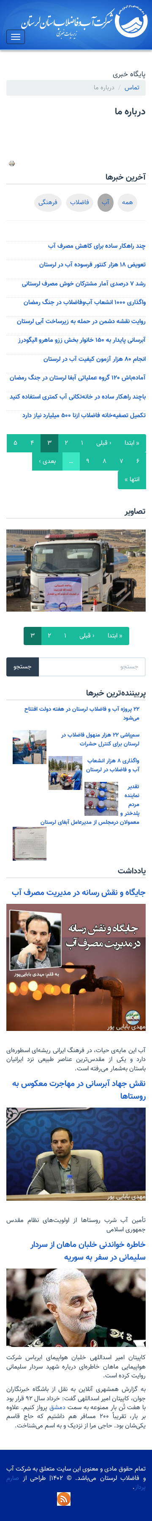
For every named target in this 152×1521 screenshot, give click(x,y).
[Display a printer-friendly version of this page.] (11, 163)
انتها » (132, 480)
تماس (132, 88)
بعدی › (47, 461)
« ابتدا (132, 443)
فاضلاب (79, 203)
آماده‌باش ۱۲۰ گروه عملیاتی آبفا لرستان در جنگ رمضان (78, 378)
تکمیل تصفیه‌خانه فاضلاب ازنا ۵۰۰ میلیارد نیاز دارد (84, 416)
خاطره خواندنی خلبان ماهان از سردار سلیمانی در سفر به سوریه (88, 1251)
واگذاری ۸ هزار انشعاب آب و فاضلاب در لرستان (112, 765)
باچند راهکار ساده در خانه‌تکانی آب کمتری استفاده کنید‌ (78, 397)
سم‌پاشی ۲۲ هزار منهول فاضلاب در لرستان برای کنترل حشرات (100, 739)
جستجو (23, 667)
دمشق (56, 1408)
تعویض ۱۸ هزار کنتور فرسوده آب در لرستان (92, 265)
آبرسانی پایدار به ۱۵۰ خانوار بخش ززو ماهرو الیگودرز (82, 340)
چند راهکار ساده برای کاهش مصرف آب (97, 246)
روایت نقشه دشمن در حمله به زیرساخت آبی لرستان (81, 322)
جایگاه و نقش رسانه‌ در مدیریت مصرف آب (79, 893)
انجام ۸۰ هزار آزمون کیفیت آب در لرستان (94, 359)
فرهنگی (47, 203)
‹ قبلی (103, 443)
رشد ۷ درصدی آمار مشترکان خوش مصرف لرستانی (84, 284)
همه (127, 203)
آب (105, 203)
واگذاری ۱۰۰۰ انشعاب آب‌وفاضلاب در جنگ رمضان (85, 303)
